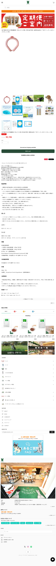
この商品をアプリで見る (28, 299)
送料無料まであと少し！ (10, 388)
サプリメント (8, 376)
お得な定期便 (8, 392)
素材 (6, 368)
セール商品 (7, 396)
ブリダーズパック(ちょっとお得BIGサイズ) (14, 404)
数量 (2, 140)
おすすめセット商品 (9, 384)
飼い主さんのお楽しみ (10, 400)
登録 (52, 432)
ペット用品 (7, 380)
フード (6, 365)
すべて (6, 311)
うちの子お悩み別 (9, 372)
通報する (52, 303)
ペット (6, 361)
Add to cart (28, 151)
